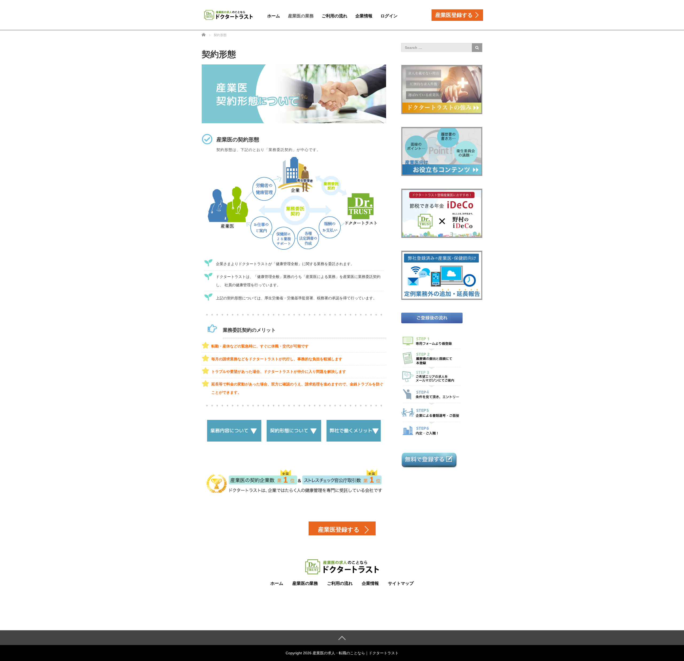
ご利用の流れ (334, 16)
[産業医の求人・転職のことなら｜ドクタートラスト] (228, 14)
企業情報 (363, 16)
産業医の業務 (301, 16)
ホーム (273, 16)
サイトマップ (401, 583)
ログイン (389, 16)
